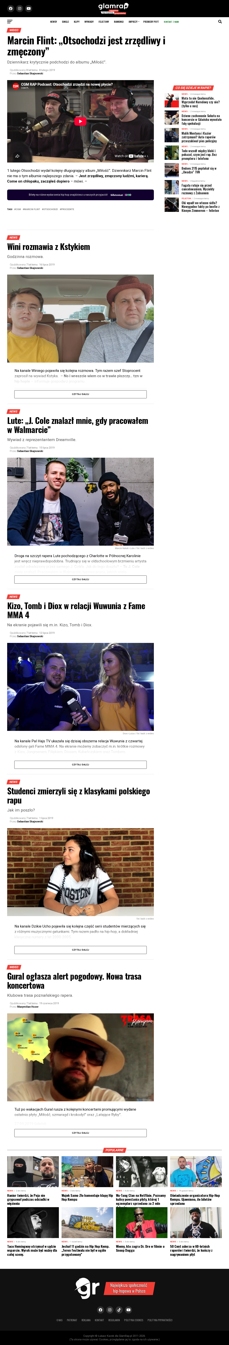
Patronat (72, 1320)
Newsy (53, 21)
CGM (18, 209)
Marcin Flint (32, 209)
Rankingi (119, 21)
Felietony (104, 21)
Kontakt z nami (171, 21)
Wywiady (89, 21)
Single (65, 21)
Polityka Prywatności (160, 1320)
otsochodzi (50, 209)
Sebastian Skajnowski (30, 73)
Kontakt (99, 1320)
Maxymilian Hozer (28, 1006)
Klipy (76, 21)
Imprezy (133, 21)
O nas (60, 1320)
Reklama (86, 1320)
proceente (67, 209)
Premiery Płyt (151, 21)
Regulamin (114, 1320)
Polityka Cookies (133, 1320)
